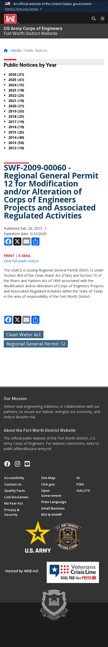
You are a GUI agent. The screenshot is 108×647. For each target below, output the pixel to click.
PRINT (9, 255)
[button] (24, 9)
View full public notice (21, 260)
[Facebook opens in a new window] (7, 463)
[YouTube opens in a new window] (27, 463)
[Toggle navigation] (100, 18)
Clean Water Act (23, 335)
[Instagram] (17, 463)
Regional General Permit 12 (35, 344)
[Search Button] (92, 18)
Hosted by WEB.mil (21, 570)
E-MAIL (25, 255)
